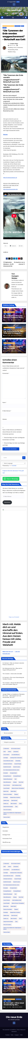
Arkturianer (15, 751)
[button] (23, 17)
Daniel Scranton (16, 766)
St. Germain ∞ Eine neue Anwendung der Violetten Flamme (14, 1004)
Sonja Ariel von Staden (8, 806)
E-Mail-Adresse (7, 410)
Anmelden (5, 831)
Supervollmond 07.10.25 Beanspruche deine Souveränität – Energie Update (14, 709)
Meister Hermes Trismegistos (18, 788)
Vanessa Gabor (7, 817)
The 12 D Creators (7, 809)
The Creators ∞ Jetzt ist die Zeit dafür (13, 348)
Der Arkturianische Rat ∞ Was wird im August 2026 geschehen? (13, 333)
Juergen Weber (14, 43)
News (5, 313)
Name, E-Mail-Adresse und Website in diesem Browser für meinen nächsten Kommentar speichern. (12, 432)
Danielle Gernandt (7, 766)
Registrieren (6, 827)
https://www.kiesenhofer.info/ (10, 189)
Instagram (17, 1034)
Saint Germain (14, 800)
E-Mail (21, 1034)
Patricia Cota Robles (8, 794)
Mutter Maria (13, 791)
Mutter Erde (6, 791)
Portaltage (6, 797)
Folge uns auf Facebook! (14, 617)
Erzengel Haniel (13, 773)
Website (5, 134)
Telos (16, 806)
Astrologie (6, 757)
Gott (15, 779)
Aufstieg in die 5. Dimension (16, 757)
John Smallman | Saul (16, 785)
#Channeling (11, 49)
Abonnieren (7, 502)
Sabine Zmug (6, 800)
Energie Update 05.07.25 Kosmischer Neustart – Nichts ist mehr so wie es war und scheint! (13, 716)
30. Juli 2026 (8, 990)
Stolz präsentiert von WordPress (9, 1029)
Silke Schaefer (14, 803)
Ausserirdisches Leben (8, 760)
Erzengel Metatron (7, 776)
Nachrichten (18, 327)
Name (4, 402)
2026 (5, 751)
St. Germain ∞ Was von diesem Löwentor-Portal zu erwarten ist (13, 317)
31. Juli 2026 (8, 974)
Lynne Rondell (6, 788)
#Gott (16, 49)
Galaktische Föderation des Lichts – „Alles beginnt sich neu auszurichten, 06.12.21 (14, 696)
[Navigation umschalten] (13, 18)
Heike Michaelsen (7, 782)
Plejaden (16, 794)
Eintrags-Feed (6, 834)
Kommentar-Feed (7, 838)
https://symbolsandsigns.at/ (10, 177)
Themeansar (14, 1031)
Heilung (14, 782)
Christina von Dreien (8, 763)
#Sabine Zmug (11, 51)
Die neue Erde (14, 10)
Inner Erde (21, 782)
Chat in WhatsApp (12, 479)
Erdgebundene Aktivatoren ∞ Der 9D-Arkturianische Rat (8, 264)
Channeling (18, 760)
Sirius (20, 803)
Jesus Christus (7, 785)
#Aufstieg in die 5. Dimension (15, 47)
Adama (9, 751)
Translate (14, 465)
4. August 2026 (9, 956)
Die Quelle (6, 773)
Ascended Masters (15, 754)
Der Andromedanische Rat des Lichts (11, 769)
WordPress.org (6, 842)
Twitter (12, 1034)
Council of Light (17, 763)
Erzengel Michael (16, 776)
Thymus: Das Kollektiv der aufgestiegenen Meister (12, 813)
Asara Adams (6, 754)
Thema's (4, 27)
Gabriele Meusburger (8, 779)
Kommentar (6, 373)
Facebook (7, 1034)
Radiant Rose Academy (15, 797)
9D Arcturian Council (15, 748)
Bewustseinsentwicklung (9, 327)
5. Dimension (6, 748)
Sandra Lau (6, 803)
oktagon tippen (6, 701)
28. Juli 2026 (8, 1007)
